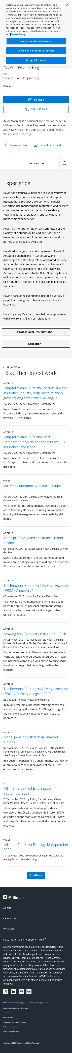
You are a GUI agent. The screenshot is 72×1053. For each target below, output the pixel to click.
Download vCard (50, 145)
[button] (5, 991)
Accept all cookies (36, 60)
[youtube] (21, 991)
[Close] (66, 5)
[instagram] (28, 991)
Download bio (18, 145)
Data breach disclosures (11, 1027)
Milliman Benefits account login (13, 1003)
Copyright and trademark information (16, 1008)
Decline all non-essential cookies (36, 50)
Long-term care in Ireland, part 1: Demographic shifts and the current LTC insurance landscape (34, 442)
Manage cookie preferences (35, 41)
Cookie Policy (18, 34)
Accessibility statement (11, 1032)
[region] (36, 33)
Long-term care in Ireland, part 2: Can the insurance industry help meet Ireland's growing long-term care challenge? (35, 393)
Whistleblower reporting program (14, 1022)
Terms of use (7, 1013)
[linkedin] (13, 991)
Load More (36, 875)
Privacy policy (8, 1018)
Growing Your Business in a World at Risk (34, 634)
